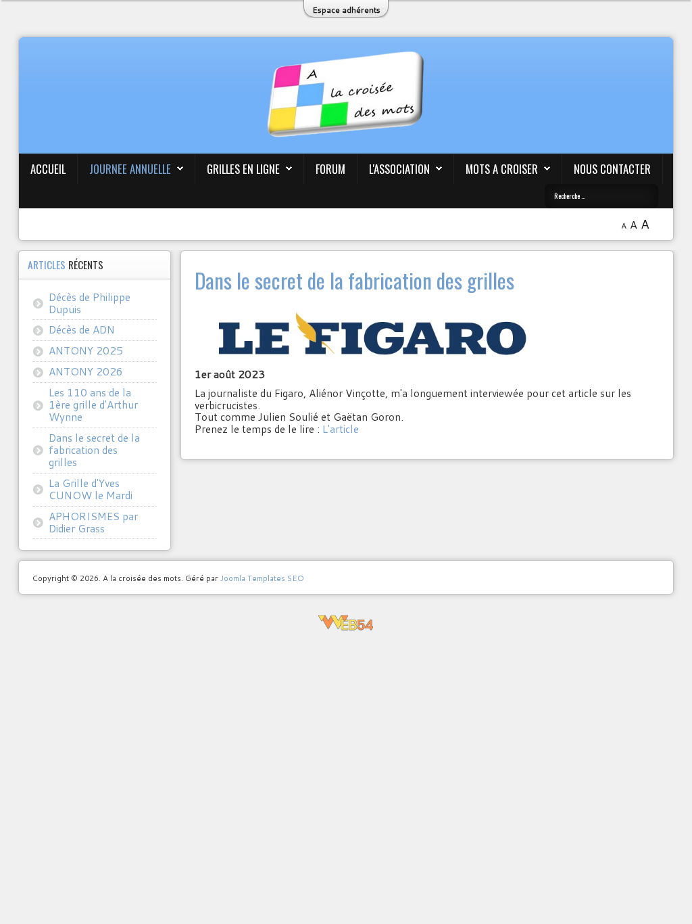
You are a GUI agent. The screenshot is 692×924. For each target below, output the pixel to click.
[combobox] (601, 196)
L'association (399, 168)
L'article (340, 428)
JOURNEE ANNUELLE (130, 168)
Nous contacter (612, 168)
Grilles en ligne (243, 168)
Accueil (48, 168)
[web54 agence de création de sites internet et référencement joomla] (346, 623)
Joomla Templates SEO (262, 578)
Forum (330, 168)
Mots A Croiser (502, 168)
